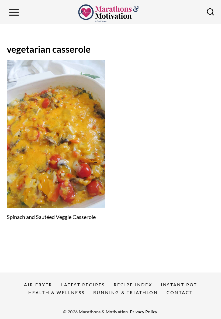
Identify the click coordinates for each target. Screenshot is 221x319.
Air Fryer (38, 284)
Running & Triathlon (125, 292)
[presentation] (56, 134)
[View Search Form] (210, 12)
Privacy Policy (143, 311)
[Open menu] (13, 12)
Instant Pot (179, 284)
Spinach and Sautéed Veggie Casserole (51, 217)
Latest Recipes (83, 284)
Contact (180, 292)
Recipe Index (133, 284)
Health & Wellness (56, 292)
